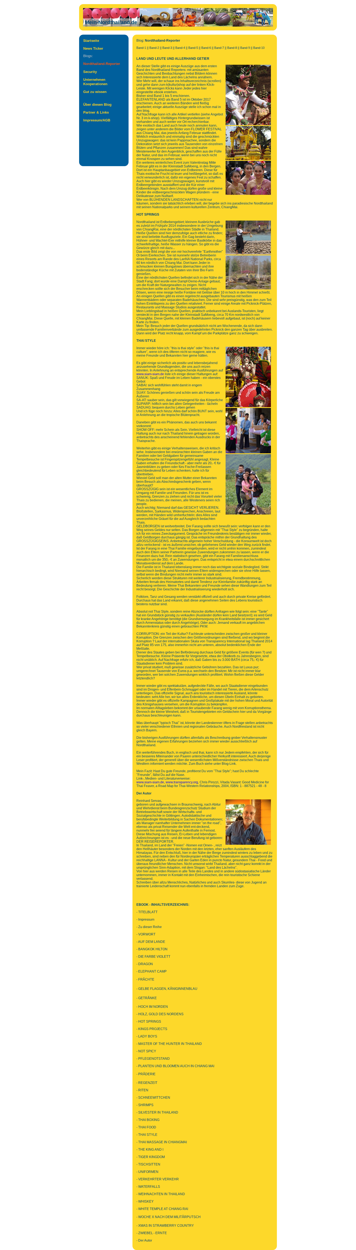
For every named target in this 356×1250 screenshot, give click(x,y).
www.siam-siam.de (150, 374)
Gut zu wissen (95, 92)
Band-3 (167, 47)
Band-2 (154, 47)
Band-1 (141, 47)
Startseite (91, 41)
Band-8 (232, 47)
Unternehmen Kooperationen (95, 82)
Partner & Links (96, 112)
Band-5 (193, 47)
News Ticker (93, 48)
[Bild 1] (248, 66)
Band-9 (245, 47)
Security (90, 72)
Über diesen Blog (97, 104)
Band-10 (259, 47)
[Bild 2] (248, 127)
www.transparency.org (182, 782)
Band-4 (180, 47)
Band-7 (219, 47)
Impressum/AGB (96, 120)
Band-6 (206, 47)
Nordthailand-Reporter (101, 64)
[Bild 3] (248, 162)
